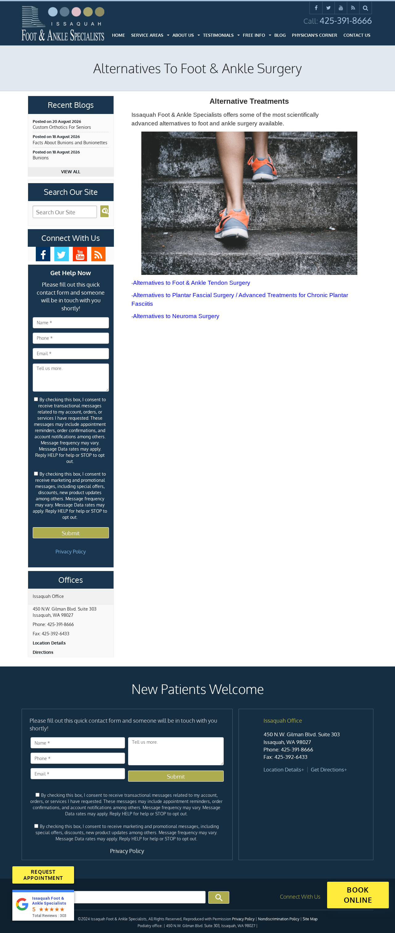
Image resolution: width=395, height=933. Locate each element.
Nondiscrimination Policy (278, 919)
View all (70, 171)
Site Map (310, 919)
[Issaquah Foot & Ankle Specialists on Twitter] (328, 8)
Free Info (254, 35)
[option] (306, 745)
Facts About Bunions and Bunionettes (70, 142)
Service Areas (147, 35)
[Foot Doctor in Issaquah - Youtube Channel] (80, 254)
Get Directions (327, 769)
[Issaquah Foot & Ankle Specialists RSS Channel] (353, 8)
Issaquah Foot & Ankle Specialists (49, 901)
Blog (280, 35)
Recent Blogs (71, 105)
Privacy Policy (71, 551)
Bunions (41, 157)
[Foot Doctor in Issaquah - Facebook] (43, 254)
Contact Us (356, 35)
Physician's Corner (314, 35)
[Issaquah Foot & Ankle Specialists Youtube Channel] (341, 8)
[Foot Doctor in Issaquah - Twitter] (61, 254)
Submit (71, 533)
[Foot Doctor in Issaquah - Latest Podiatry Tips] (98, 254)
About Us (183, 35)
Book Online (358, 894)
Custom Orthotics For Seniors (62, 127)
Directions (43, 652)
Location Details (49, 642)
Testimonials (218, 35)
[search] (366, 8)
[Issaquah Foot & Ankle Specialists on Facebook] (316, 8)
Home (118, 35)
